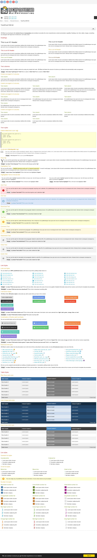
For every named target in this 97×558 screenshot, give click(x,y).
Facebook (1, 2)
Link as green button (39, 302)
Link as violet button (7, 310)
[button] (93, 29)
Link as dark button (7, 302)
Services (6, 20)
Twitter (4, 2)
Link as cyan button (7, 306)
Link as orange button (71, 298)
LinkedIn (10, 2)
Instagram (16, 2)
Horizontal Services (14, 20)
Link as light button (7, 298)
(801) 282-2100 (12, 17)
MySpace (13, 2)
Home (1, 20)
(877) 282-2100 (12, 18)
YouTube (7, 2)
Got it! (89, 556)
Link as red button (70, 302)
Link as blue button (39, 298)
